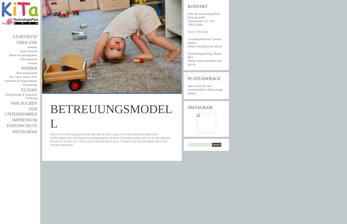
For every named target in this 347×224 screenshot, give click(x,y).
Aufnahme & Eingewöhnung (20, 80)
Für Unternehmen (21, 112)
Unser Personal (28, 51)
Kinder (29, 68)
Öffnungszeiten (28, 59)
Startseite (25, 36)
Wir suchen (24, 103)
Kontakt (32, 63)
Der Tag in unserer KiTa (23, 76)
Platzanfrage (30, 84)
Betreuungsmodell (27, 73)
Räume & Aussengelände (23, 55)
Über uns (26, 42)
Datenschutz (22, 125)
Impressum (24, 120)
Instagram (24, 131)
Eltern (29, 90)
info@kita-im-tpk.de (209, 46)
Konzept (32, 47)
